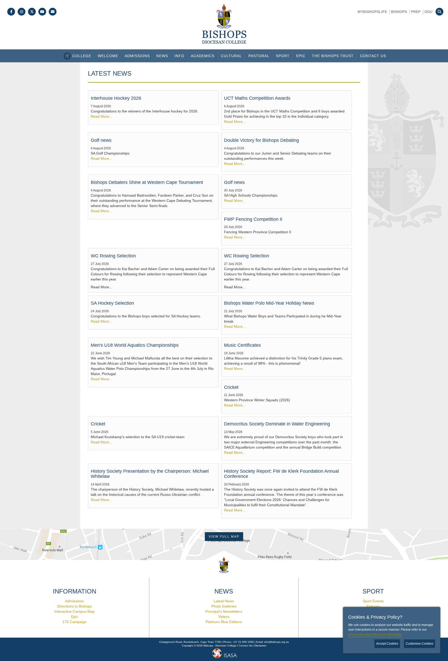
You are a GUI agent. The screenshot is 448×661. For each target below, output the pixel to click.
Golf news (101, 140)
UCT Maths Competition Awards (257, 98)
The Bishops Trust (333, 56)
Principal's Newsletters (223, 611)
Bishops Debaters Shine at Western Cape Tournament (147, 182)
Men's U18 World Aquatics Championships (135, 345)
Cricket (231, 387)
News (162, 56)
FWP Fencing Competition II (253, 219)
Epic (300, 56)
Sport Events (373, 601)
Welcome (108, 56)
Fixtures (373, 606)
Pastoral (258, 56)
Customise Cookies (419, 643)
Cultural (231, 56)
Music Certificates (242, 345)
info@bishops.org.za (276, 641)
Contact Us (373, 56)
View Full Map (224, 536)
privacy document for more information (375, 634)
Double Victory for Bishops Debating (261, 140)
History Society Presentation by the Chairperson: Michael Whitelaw (150, 474)
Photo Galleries (223, 606)
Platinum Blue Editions (224, 622)
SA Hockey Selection (112, 303)
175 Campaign (74, 622)
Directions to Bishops (74, 606)
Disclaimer (260, 645)
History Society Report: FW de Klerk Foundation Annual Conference (281, 474)
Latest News (224, 601)
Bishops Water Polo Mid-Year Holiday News (269, 303)
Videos (223, 617)
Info (179, 56)
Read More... (101, 116)
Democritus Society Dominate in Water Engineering (277, 423)
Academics (202, 56)
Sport (283, 56)
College (81, 56)
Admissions (137, 56)
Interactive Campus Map (74, 611)
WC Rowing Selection (113, 255)
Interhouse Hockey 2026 (116, 98)
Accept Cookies (387, 643)
